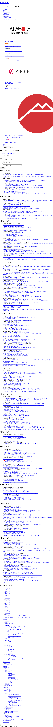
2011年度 (7, 610)
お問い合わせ (8, 663)
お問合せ (5, 713)
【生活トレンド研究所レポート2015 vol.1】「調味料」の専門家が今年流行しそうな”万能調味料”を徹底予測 (27, 252)
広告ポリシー (8, 709)
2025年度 (7, 591)
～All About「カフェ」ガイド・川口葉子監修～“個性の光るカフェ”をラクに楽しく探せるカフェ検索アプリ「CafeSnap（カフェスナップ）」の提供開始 (16, 416)
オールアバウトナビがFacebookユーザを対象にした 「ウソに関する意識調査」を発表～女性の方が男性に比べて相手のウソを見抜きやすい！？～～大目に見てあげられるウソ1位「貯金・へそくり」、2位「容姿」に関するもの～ (23, 579)
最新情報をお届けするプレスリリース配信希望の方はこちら (19, 617)
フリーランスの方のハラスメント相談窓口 (15, 719)
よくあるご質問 (8, 682)
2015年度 (7, 604)
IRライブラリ (8, 671)
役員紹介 (7, 625)
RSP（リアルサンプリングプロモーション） (18, 700)
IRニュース (7, 668)
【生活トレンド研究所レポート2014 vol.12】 (14, 438)
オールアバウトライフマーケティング (16, 626)
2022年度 (7, 595)
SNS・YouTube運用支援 (13, 694)
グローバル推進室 (12, 656)
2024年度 (7, 592)
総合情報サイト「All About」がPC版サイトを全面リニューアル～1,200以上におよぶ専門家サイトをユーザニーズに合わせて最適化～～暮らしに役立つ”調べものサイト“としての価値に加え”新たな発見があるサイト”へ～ (22, 574)
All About (4, 2)
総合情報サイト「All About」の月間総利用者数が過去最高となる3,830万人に (20, 443)
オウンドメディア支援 (13, 697)
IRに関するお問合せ (9, 685)
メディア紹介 (8, 691)
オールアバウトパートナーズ (14, 629)
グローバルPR (11, 704)
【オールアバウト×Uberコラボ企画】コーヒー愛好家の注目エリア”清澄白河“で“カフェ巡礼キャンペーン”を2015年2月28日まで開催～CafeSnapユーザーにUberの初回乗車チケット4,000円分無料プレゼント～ (24, 291)
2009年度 (7, 613)
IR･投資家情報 (6, 14)
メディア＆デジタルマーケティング (11, 19)
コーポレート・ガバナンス (14, 679)
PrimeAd (10, 651)
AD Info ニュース (9, 712)
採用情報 (5, 13)
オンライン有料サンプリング (14, 698)
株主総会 (10, 675)
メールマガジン (8, 664)
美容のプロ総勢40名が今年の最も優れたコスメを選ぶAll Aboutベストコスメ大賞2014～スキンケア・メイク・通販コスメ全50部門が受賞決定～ (16, 324)
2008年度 (7, 614)
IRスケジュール (8, 670)
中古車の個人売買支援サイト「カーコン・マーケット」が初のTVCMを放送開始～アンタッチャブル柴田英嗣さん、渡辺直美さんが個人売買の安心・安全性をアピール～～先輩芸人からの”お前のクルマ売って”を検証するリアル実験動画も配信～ (23, 390)
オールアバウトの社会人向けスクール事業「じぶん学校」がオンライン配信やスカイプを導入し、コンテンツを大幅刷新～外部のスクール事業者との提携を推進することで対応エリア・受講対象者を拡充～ (22, 523)
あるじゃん (10, 647)
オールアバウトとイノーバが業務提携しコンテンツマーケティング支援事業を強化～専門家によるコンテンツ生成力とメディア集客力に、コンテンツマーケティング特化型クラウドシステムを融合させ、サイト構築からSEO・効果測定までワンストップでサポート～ (27, 301)
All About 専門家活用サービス (14, 702)
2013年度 (7, 607)
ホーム (4, 144)
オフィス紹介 (8, 641)
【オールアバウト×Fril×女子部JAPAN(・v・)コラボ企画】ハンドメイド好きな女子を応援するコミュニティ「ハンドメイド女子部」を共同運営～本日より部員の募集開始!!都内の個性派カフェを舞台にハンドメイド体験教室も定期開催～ (24, 186)
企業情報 (5, 9)
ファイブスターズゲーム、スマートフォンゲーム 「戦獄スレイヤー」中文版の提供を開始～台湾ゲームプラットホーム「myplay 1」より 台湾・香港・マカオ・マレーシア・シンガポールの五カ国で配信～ (27, 176)
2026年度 (7, 589)
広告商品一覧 (8, 693)
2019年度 (7, 599)
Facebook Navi (11, 649)
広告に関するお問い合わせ (11, 711)
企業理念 (7, 621)
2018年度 (7, 600)
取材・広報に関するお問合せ (12, 716)
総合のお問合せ (8, 715)
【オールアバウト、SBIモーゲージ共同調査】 (17, 228)
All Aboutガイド (8, 689)
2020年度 (7, 598)
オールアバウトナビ (12, 627)
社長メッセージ (8, 622)
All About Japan (11, 655)
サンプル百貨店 (11, 659)
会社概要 (7, 632)
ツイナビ (10, 650)
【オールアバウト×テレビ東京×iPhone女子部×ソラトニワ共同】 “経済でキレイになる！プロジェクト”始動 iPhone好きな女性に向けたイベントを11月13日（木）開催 (17, 378)
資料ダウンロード (9, 707)
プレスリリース (6, 12)
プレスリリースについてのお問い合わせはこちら (16, 615)
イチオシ (10, 653)
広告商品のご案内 (7, 17)
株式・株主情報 (11, 678)
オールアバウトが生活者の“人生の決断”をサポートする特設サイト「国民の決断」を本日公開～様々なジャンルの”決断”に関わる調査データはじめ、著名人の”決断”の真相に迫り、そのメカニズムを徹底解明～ (27, 550)
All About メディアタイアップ (14, 696)
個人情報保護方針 (7, 720)
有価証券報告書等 (12, 677)
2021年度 (7, 596)
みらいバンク (11, 630)
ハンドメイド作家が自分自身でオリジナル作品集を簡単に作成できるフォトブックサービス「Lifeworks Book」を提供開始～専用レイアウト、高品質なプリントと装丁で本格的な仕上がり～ (19, 341)
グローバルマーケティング (9, 83)
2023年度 (7, 593)
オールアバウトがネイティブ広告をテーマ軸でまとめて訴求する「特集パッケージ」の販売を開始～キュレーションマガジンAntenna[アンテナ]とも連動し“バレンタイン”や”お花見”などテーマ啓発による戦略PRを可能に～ (28, 273)
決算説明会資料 (11, 674)
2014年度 (7, 606)
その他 (9, 681)
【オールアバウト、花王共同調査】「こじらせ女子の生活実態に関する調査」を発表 (17, 498)
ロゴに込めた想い (9, 623)
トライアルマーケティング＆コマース (11, 137)
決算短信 (10, 673)
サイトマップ (6, 722)
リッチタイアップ (12, 701)
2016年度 (7, 603)
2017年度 (7, 602)
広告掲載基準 (8, 708)
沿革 (6, 638)
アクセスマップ (8, 640)
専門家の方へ (6, 16)
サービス (5, 10)
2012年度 (7, 609)
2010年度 (7, 611)
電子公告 (7, 684)
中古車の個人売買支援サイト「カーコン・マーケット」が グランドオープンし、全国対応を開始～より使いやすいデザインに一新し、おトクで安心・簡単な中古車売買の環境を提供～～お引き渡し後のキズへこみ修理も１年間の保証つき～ (25, 399)
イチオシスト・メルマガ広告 (14, 705)
